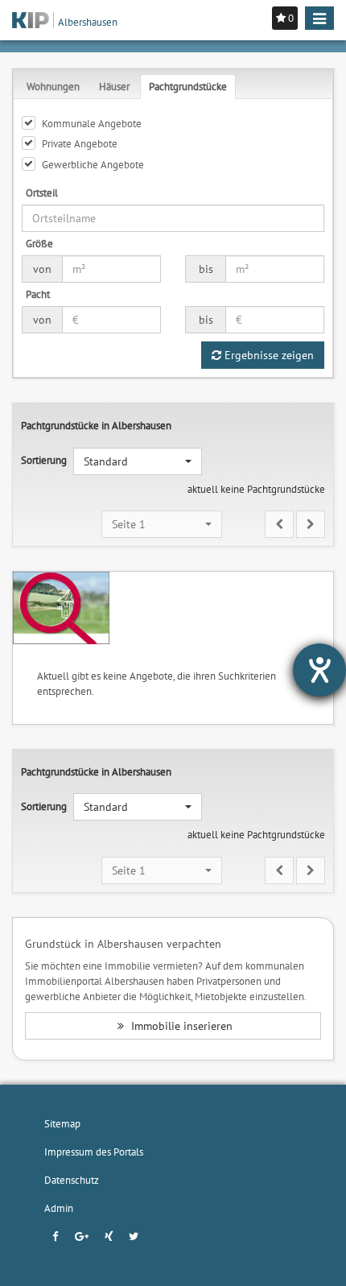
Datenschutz (71, 1179)
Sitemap (62, 1123)
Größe (39, 243)
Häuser (114, 86)
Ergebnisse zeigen (267, 355)
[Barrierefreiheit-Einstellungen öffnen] (319, 670)
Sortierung (44, 460)
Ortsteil (42, 192)
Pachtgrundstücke (188, 86)
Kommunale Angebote (92, 123)
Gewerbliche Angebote (93, 164)
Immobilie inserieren (180, 1026)
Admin (58, 1208)
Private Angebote (79, 143)
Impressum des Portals (93, 1151)
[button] (137, 461)
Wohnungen (53, 86)
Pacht (38, 294)
